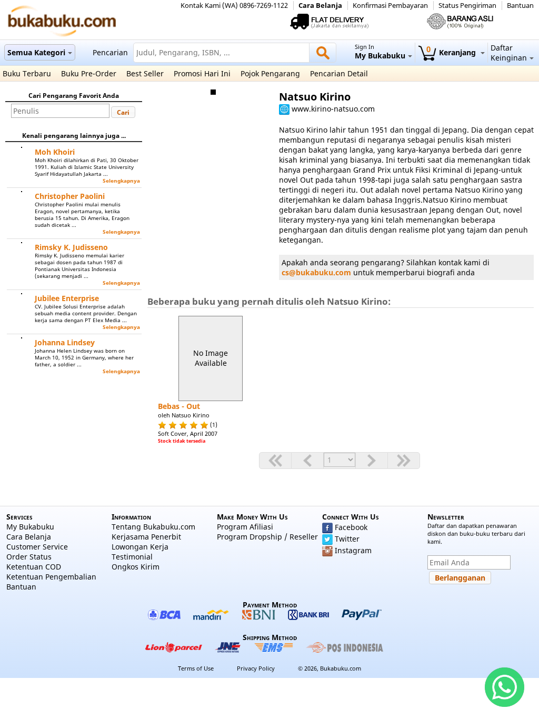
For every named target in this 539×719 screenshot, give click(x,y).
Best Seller (145, 73)
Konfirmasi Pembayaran (390, 5)
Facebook (351, 527)
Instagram (353, 550)
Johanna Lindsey (65, 342)
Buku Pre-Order (88, 73)
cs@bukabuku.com (316, 272)
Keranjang (452, 52)
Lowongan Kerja (140, 547)
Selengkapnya (121, 180)
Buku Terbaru (27, 73)
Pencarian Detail (339, 73)
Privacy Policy (256, 668)
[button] (123, 112)
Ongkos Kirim (135, 567)
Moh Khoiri (55, 152)
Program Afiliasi (245, 527)
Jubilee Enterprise (67, 298)
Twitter (347, 539)
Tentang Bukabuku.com (153, 527)
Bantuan (520, 5)
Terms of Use (196, 668)
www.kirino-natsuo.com (333, 109)
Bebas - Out (179, 406)
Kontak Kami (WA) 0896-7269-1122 (234, 5)
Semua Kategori (36, 52)
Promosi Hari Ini (202, 73)
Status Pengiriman (467, 5)
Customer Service (37, 547)
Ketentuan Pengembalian (51, 577)
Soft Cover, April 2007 (187, 433)
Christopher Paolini (70, 196)
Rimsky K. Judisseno (71, 247)
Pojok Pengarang (270, 73)
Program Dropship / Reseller (267, 537)
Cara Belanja (320, 5)
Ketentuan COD (33, 567)
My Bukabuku (30, 527)
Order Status (29, 557)
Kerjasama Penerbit (146, 537)
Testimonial (132, 557)
